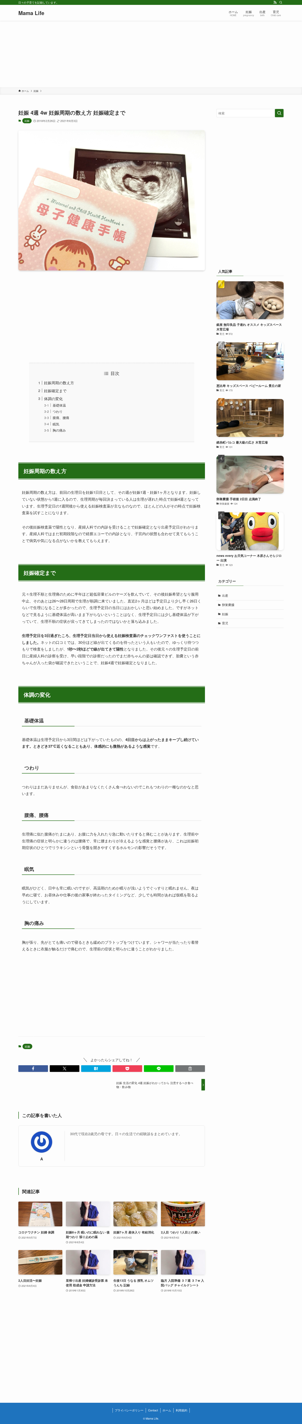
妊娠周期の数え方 (59, 382)
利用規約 (181, 1410)
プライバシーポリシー (129, 1410)
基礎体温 (59, 405)
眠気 (56, 423)
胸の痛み (59, 430)
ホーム (166, 1410)
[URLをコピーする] (190, 1068)
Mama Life (31, 12)
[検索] (281, 2)
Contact (153, 1410)
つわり (58, 411)
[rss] (275, 2)
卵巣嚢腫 (228, 604)
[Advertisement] (151, 54)
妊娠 (27, 120)
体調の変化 (53, 398)
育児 (225, 623)
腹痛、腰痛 (61, 417)
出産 (225, 595)
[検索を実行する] (279, 113)
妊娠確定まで (55, 390)
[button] (33, 1068)
